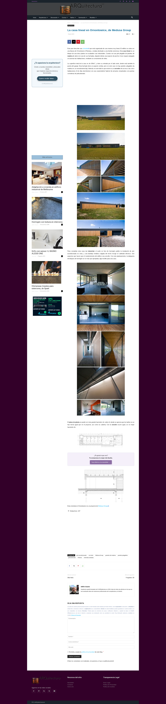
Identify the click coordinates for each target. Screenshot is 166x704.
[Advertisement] (100, 90)
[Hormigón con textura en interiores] (47, 208)
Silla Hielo (70, 577)
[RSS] (126, 1)
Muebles (92, 17)
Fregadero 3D (130, 577)
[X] (129, 1)
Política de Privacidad (76, 615)
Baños (72, 17)
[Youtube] (132, 1)
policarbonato (72, 557)
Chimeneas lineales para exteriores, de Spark (42, 287)
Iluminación (82, 17)
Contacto (70, 684)
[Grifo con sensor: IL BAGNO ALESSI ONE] (47, 239)
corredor (91, 555)
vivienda (85, 48)
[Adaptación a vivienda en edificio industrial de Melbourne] (47, 173)
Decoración (54, 17)
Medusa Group (103, 506)
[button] (132, 18)
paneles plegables (123, 555)
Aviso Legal (106, 682)
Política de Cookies (109, 686)
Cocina (64, 17)
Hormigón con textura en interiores (47, 222)
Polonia (80, 557)
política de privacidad (88, 652)
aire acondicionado (81, 555)
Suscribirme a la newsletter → (100, 462)
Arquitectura (42, 17)
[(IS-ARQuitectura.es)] (83, 9)
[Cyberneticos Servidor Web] (47, 306)
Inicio (34, 17)
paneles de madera (110, 555)
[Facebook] (120, 1)
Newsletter (34, 1)
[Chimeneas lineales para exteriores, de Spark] (47, 272)
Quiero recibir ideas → (47, 78)
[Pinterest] (123, 1)
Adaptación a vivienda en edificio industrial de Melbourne (46, 188)
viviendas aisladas (89, 557)
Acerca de (70, 686)
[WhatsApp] (83, 42)
